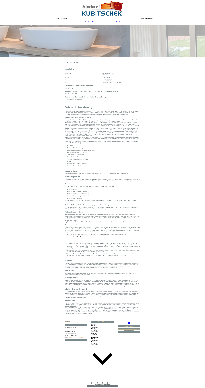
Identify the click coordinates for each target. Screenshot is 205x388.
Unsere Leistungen (108, 21)
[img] (102, 8)
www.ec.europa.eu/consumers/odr (73, 99)
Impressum (94, 383)
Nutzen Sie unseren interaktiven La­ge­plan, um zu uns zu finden (129, 329)
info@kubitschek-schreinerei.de (77, 337)
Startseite (87, 21)
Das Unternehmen (96, 21)
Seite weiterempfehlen (113, 383)
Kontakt (118, 21)
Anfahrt (105, 383)
